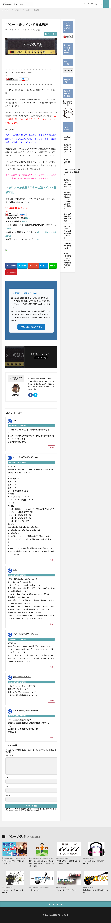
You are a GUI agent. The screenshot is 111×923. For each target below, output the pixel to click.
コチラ (28, 218)
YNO (15, 420)
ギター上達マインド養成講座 (30, 10)
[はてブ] (43, 266)
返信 (51, 447)
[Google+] (33, 266)
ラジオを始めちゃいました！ (67, 245)
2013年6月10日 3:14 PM (17, 426)
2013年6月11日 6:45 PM (17, 682)
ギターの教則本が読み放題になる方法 (67, 217)
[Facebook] (11, 266)
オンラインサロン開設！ (67, 162)
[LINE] (53, 266)
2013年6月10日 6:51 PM (17, 575)
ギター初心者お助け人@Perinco (25, 457)
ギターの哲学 (15, 10)
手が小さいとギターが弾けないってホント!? (67, 183)
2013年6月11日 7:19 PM (17, 716)
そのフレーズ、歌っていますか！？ (12, 891)
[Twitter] (22, 266)
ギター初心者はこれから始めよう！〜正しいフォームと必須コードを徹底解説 (67, 200)
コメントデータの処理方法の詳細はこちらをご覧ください (30, 809)
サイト (7, 795)
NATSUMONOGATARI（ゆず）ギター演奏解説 (72, 172)
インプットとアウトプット (66, 890)
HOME (6, 10)
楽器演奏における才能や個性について (95, 891)
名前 (6, 777)
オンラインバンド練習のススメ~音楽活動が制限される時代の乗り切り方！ (67, 260)
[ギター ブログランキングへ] (11, 79)
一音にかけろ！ (35, 890)
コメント (9, 755)
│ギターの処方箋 (67, 128)
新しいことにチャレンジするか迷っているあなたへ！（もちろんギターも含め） (41, 863)
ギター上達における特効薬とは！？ (93, 862)
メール (7, 786)
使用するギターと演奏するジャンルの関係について (68, 862)
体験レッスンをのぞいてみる (31, 327)
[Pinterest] (11, 272)
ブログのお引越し (67, 138)
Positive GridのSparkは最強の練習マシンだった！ (67, 232)
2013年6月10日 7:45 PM (17, 639)
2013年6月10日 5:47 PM (17, 462)
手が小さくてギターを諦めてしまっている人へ (67, 149)
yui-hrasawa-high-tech (22, 677)
